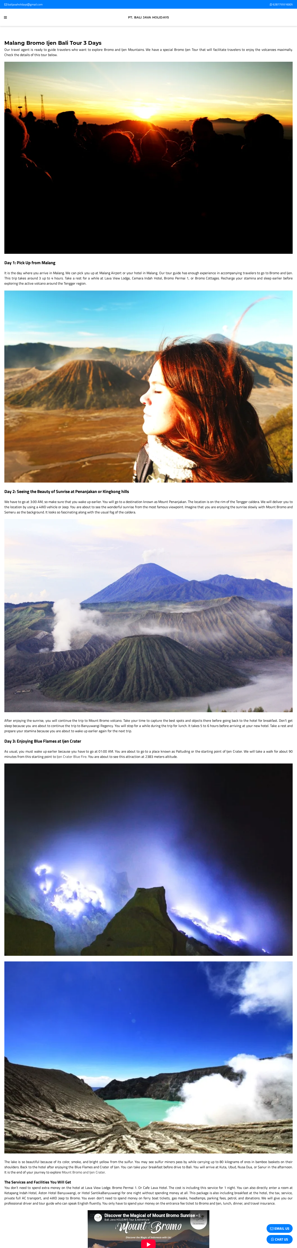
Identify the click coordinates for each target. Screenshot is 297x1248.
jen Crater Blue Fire (72, 756)
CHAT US (281, 1239)
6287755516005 (282, 4)
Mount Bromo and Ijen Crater (83, 1172)
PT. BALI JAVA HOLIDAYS (148, 17)
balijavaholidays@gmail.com (25, 4)
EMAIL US (281, 1228)
